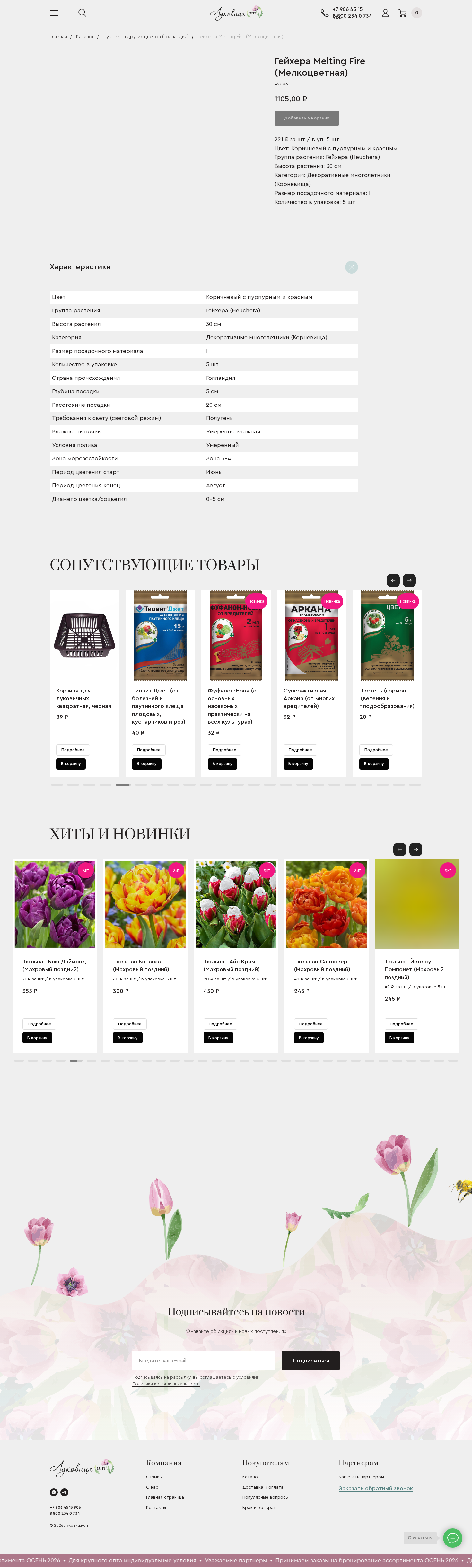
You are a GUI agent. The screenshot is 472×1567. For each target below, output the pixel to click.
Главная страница (165, 1497)
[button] (409, 580)
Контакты (156, 1507)
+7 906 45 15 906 (65, 1507)
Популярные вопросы (265, 1497)
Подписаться (311, 1360)
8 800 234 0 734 (352, 16)
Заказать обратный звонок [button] (376, 1488)
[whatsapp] (54, 1492)
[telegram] (64, 1492)
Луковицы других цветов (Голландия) (146, 36)
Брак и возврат (259, 1507)
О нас (152, 1487)
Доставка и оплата (263, 1487)
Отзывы (154, 1477)
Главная (58, 36)
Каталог (85, 36)
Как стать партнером (361, 1477)
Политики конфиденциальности (166, 1384)
